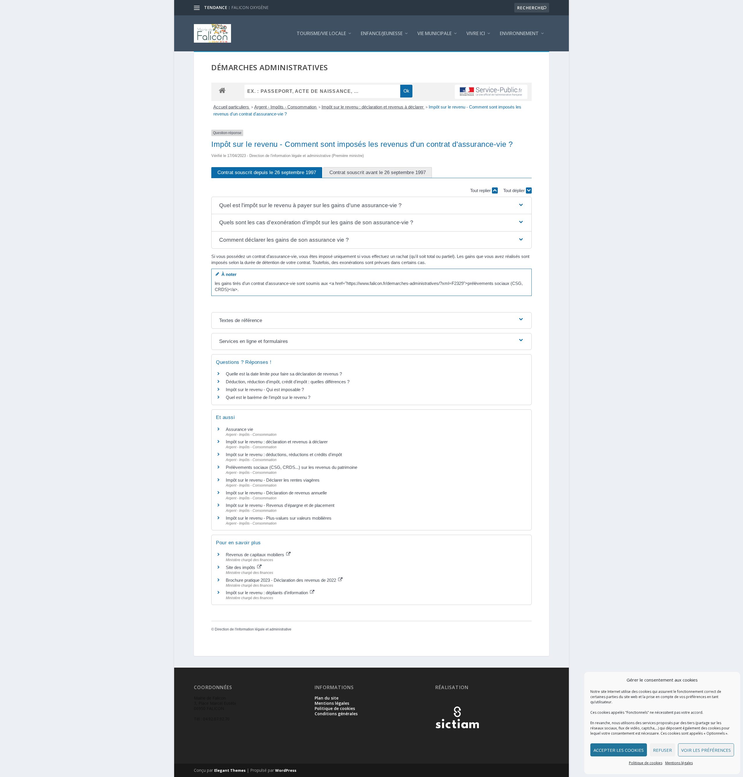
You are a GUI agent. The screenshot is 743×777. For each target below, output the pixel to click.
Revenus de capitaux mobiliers (255, 554)
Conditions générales (336, 713)
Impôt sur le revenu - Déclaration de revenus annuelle (276, 492)
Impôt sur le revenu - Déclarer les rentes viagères (273, 480)
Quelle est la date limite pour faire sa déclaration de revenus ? (284, 373)
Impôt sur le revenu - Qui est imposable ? (265, 389)
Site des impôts (241, 567)
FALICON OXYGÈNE (249, 7)
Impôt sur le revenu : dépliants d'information (267, 592)
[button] (371, 205)
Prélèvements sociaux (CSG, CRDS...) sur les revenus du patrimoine (291, 467)
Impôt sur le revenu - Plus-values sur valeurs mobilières (278, 518)
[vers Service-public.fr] (491, 92)
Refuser (662, 750)
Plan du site (326, 698)
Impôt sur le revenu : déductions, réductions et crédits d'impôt (284, 454)
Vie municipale (434, 34)
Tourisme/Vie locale (321, 34)
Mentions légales (679, 762)
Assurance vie (239, 429)
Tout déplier (514, 190)
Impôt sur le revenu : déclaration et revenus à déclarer (373, 106)
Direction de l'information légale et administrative (253, 629)
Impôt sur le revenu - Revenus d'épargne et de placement (280, 505)
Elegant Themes (230, 770)
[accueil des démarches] (222, 90)
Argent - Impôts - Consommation (286, 106)
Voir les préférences (706, 750)
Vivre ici (475, 34)
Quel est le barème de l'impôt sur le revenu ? (268, 397)
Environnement (519, 34)
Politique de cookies (645, 762)
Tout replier (481, 190)
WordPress (285, 770)
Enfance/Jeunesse (382, 34)
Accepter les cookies (619, 750)
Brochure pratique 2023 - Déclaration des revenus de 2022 (281, 580)
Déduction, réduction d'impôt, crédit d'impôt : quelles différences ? (287, 381)
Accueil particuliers (231, 106)
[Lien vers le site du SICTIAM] (457, 737)
